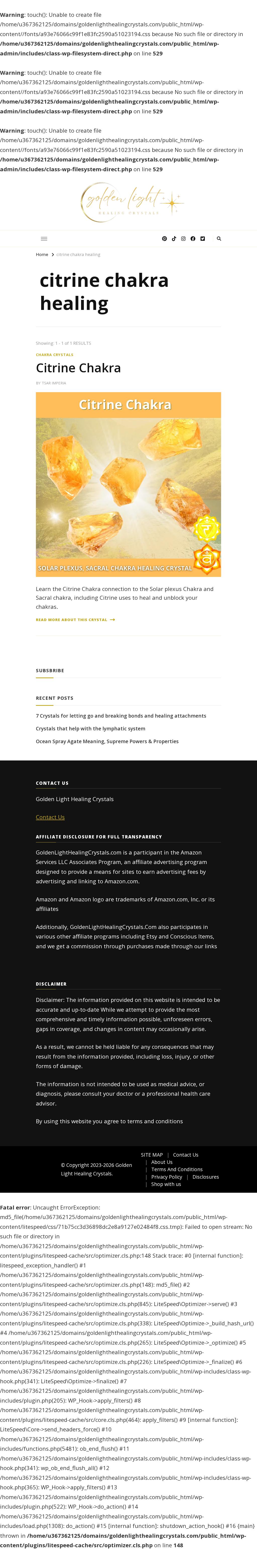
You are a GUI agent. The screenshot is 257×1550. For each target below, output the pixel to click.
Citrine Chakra (78, 367)
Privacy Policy (166, 1176)
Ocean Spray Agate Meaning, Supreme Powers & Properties (107, 741)
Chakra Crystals (55, 354)
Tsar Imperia (54, 382)
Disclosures (205, 1176)
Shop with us (166, 1184)
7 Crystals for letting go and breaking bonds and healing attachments (121, 715)
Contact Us (50, 817)
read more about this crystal (71, 619)
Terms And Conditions (177, 1169)
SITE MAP (152, 1154)
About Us (162, 1162)
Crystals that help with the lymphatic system (90, 728)
